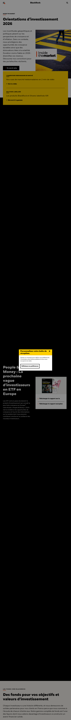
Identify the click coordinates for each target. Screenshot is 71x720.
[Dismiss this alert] (49, 351)
